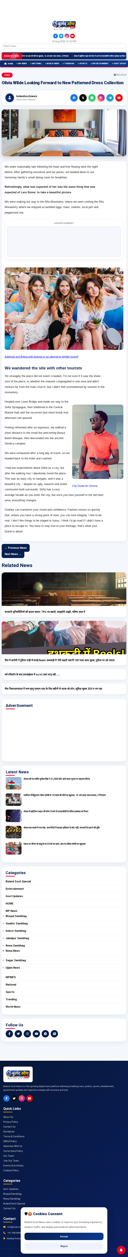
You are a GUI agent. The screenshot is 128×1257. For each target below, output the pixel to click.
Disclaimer (9, 1131)
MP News (22, 63)
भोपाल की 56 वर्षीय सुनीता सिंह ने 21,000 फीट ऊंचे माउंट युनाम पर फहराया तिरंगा (57, 779)
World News (53, 63)
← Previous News (16, 547)
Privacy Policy (10, 1122)
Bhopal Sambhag (16, 916)
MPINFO (11, 977)
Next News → (13, 554)
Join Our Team (11, 1160)
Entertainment (100, 63)
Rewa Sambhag (15, 945)
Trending (69, 63)
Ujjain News (13, 967)
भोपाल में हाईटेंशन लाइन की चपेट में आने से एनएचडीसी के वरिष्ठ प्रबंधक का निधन (81, 56)
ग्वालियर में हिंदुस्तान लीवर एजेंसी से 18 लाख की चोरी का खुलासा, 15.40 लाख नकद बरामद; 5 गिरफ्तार (65, 795)
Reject (64, 1246)
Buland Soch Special (18, 881)
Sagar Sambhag (16, 960)
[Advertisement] (17, 9)
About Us (8, 1117)
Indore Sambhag (16, 930)
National (37, 63)
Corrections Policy (13, 1151)
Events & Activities (13, 1165)
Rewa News (13, 950)
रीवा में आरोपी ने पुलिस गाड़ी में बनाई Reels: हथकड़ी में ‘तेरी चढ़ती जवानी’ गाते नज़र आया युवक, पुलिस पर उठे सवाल (60, 660)
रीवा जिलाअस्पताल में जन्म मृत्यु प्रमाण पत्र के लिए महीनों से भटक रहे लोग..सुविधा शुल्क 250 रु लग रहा (53, 688)
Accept (64, 1236)
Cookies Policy (11, 1170)
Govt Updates (14, 896)
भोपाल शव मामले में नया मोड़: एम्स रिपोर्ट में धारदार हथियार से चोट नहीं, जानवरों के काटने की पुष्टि (62, 827)
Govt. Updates (10, 1189)
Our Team (8, 1156)
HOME (10, 64)
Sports (83, 63)
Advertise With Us (12, 1146)
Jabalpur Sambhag (17, 938)
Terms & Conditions (13, 1136)
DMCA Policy (10, 1141)
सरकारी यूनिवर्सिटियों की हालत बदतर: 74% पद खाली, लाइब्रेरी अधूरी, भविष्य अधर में (45, 611)
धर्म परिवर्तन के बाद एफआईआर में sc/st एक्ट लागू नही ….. (32, 674)
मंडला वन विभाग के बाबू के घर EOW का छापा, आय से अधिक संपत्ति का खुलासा (55, 844)
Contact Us (9, 1126)
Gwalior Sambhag (17, 923)
